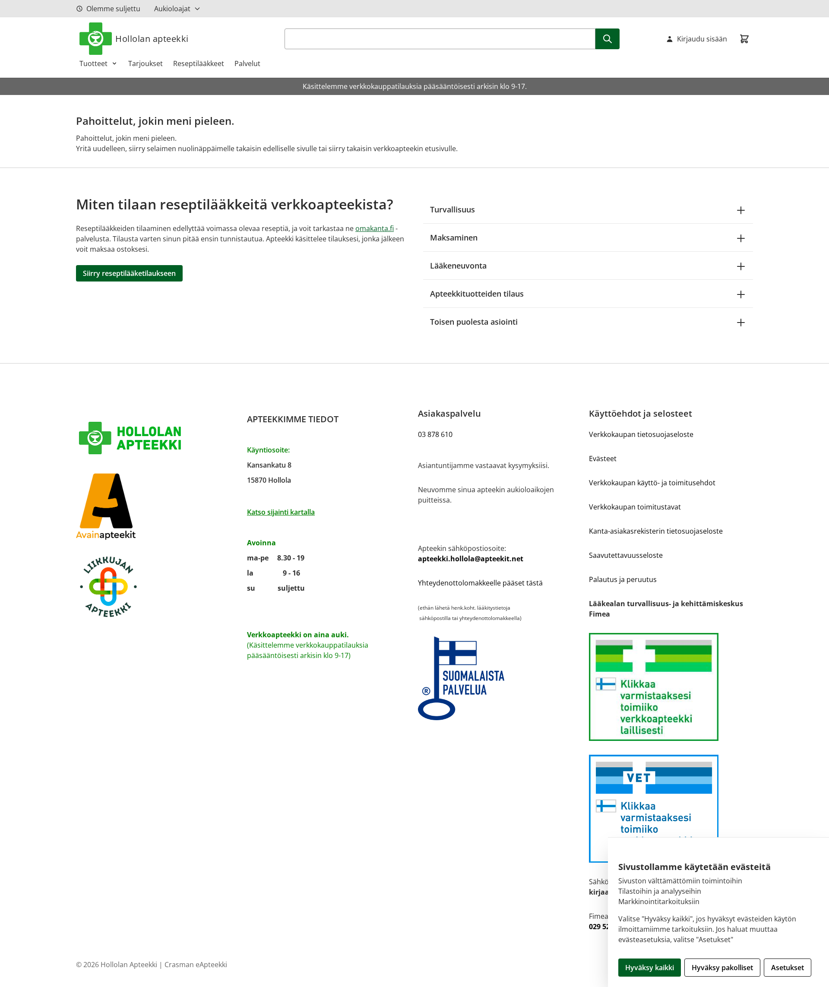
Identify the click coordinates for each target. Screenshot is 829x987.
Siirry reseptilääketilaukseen (129, 273)
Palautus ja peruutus (623, 579)
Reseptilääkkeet (198, 63)
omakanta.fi (374, 228)
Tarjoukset (145, 63)
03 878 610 (435, 434)
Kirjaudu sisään (702, 39)
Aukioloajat (172, 8)
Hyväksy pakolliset (722, 967)
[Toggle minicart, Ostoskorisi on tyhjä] (744, 39)
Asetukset (787, 967)
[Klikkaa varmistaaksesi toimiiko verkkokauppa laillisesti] (671, 687)
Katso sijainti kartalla (281, 512)
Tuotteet (93, 63)
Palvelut (247, 63)
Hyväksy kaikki (649, 967)
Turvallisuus (452, 209)
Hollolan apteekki (152, 38)
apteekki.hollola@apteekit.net (470, 558)
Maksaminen (454, 237)
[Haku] (607, 38)
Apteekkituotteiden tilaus (477, 293)
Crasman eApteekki (196, 964)
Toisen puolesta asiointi (474, 321)
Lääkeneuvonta (458, 265)
